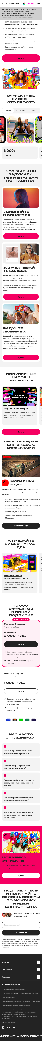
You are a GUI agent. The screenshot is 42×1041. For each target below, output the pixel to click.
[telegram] (14, 1027)
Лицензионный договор (29, 993)
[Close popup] (38, 13)
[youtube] (8, 1027)
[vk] (3, 1027)
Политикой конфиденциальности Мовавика (17, 18)
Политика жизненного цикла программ (16, 1001)
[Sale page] (29, 3)
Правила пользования (10, 993)
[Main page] (10, 4)
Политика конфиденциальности (13, 989)
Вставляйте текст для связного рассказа (16, 577)
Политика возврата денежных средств (16, 1005)
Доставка (36, 1001)
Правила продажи (8, 997)
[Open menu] (38, 3)
